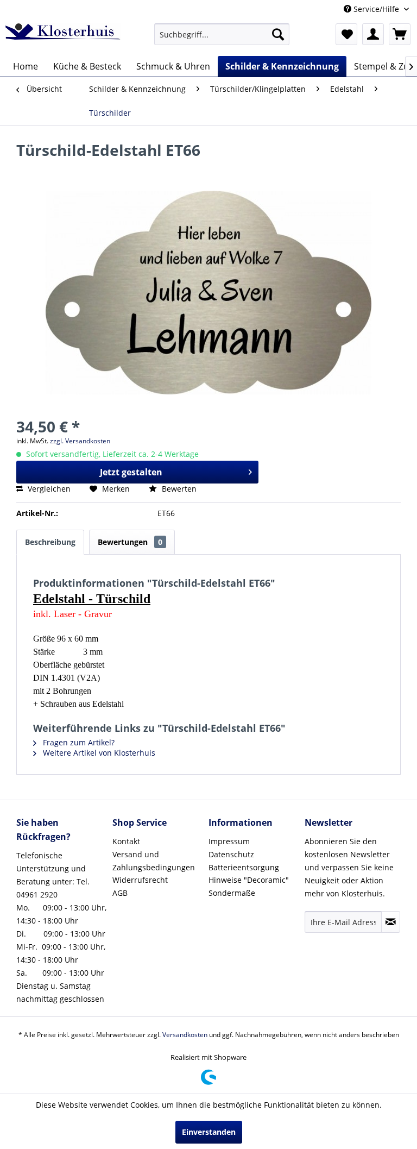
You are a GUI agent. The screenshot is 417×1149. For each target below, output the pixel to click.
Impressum (229, 841)
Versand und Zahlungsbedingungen (153, 860)
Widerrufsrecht (140, 880)
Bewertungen (130, 542)
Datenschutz (231, 854)
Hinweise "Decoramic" (248, 880)
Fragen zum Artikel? (78, 742)
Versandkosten (184, 1034)
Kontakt (126, 841)
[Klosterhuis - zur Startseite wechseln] (63, 37)
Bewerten (178, 489)
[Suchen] (278, 34)
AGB (120, 893)
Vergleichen (48, 489)
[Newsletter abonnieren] (390, 922)
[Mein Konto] (373, 34)
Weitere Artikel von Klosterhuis (98, 753)
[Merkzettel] (346, 34)
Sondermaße (231, 893)
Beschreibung (50, 542)
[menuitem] (222, 34)
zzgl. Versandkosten (80, 440)
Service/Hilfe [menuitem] (376, 9)
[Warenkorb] (399, 34)
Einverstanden (209, 1132)
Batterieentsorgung (243, 867)
